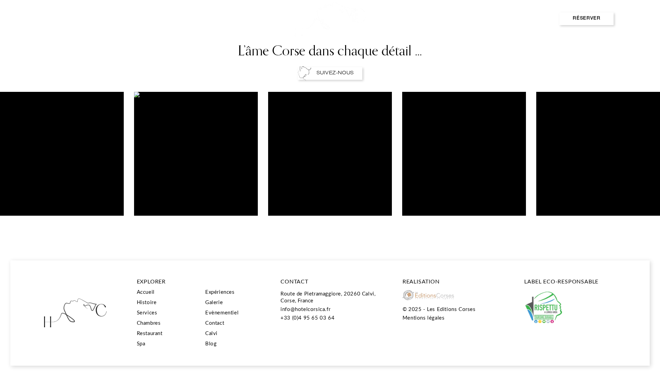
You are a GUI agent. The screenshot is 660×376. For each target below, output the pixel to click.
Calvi (211, 333)
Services (147, 312)
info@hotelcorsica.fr (305, 308)
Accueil (146, 291)
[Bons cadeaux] (539, 18)
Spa (192, 18)
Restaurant (143, 18)
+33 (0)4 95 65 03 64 (307, 317)
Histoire (147, 302)
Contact (214, 322)
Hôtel (37, 18)
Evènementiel (416, 18)
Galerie (214, 302)
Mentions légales (424, 317)
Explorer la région (485, 18)
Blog (211, 343)
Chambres (87, 18)
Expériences (242, 18)
